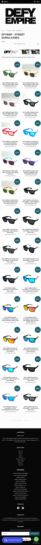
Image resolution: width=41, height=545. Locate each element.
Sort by (3, 41)
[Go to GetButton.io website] (36, 543)
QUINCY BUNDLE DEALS (20, 479)
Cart (38, 1)
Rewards (20, 453)
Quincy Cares (20, 435)
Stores (20, 455)
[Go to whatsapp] (36, 539)
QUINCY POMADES (20, 481)
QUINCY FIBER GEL (20, 487)
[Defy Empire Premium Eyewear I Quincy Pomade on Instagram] (23, 508)
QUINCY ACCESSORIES (20, 497)
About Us (20, 451)
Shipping (21, 457)
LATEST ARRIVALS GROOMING (20, 473)
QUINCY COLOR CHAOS (20, 493)
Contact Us (20, 464)
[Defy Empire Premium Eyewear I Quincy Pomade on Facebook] (18, 508)
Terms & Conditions (20, 459)
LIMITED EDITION (20, 477)
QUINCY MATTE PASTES (20, 483)
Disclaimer (20, 462)
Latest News (20, 432)
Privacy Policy (20, 460)
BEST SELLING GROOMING (20, 475)
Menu (6, 1)
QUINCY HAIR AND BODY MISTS (20, 491)
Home (2, 30)
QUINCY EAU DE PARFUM (20, 489)
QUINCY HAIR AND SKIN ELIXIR (20, 495)
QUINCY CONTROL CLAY (20, 485)
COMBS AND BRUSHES (20, 499)
